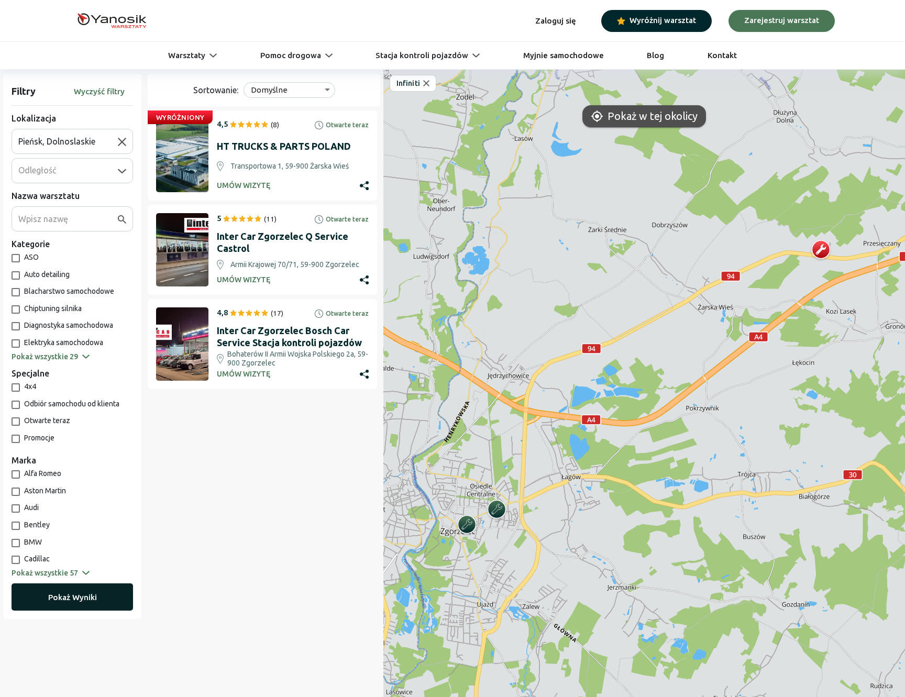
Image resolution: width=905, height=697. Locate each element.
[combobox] (68, 141)
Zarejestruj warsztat (781, 20)
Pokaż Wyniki (72, 597)
